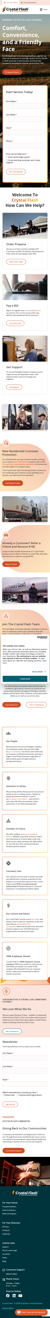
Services (5, 1226)
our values (36, 919)
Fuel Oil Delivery (9, 1210)
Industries (6, 1234)
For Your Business (30, 3)
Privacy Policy (8, 1308)
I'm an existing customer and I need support (23, 161)
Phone (9, 141)
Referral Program (9, 1213)
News (4, 1257)
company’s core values (18, 799)
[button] (8, 1295)
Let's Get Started (16, 172)
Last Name (11, 115)
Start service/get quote (19, 157)
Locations (6, 1254)
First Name (11, 101)
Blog (4, 1261)
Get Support (14, 367)
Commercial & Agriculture (30, 1095)
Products (6, 1230)
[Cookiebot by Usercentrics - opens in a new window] (37, 637)
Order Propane (16, 244)
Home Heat (9, 1095)
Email (9, 128)
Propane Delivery (9, 1206)
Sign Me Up (10, 1104)
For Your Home (12, 3)
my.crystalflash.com (33, 310)
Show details (37, 672)
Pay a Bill (12, 305)
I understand (25, 679)
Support (5, 1247)
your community (14, 751)
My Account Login (9, 1250)
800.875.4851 (11, 1274)
